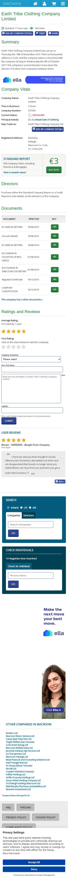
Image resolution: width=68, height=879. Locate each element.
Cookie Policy (46, 817)
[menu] (63, 3)
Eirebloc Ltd (12, 733)
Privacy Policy (16, 817)
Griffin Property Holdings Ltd (20, 777)
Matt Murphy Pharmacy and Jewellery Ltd (26, 786)
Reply (62, 481)
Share (55, 33)
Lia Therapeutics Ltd (16, 753)
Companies (13, 515)
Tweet (42, 33)
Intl (34, 507)
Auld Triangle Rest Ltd (16, 762)
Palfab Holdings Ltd (15, 774)
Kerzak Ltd (11, 768)
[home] (36, 3)
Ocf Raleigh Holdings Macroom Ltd (23, 783)
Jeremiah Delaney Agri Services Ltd (23, 750)
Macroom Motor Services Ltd (20, 736)
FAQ (8, 807)
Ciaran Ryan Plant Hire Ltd (18, 739)
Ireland (14, 507)
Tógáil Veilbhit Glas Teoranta (20, 741)
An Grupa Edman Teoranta (19, 765)
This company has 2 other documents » (22, 299)
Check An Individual (19, 566)
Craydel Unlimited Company (20, 771)
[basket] (54, 3)
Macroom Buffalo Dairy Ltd (19, 747)
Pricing (25, 807)
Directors (28, 515)
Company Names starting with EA (15, 795)
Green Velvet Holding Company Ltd (23, 780)
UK (25, 507)
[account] (45, 3)
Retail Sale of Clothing (47, 119)
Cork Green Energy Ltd (17, 744)
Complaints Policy (19, 827)
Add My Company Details (18, 33)
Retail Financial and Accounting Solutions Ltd (28, 759)
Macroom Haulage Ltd (17, 756)
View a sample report (14, 172)
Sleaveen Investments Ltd (18, 789)
